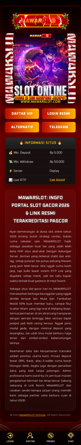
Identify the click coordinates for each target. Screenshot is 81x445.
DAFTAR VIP (22, 113)
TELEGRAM (58, 127)
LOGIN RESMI (58, 113)
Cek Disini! (57, 180)
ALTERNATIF (22, 127)
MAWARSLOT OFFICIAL (32, 415)
